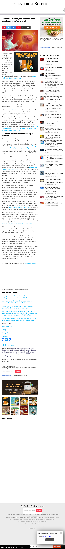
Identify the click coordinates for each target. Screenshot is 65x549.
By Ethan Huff (53, 64)
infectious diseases (30, 350)
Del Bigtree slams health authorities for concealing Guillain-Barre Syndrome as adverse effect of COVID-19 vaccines (54, 83)
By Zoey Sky (53, 101)
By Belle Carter (54, 70)
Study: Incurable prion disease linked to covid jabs (53, 122)
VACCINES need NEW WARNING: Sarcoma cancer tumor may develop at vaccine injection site (53, 116)
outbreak (22, 352)
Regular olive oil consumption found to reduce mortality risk (52, 136)
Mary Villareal (14, 24)
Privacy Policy (32, 528)
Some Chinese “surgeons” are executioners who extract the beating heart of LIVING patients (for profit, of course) (53, 189)
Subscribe (57, 547)
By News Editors (54, 111)
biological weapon (16, 348)
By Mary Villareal (54, 132)
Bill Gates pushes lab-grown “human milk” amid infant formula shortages (53, 129)
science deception (13, 354)
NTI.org (4, 330)
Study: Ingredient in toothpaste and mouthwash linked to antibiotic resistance (54, 166)
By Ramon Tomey (54, 78)
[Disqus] (20, 441)
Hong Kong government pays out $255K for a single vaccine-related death (54, 158)
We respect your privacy (24, 517)
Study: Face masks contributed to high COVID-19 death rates (53, 68)
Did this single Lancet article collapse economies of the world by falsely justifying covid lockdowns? (53, 61)
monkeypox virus (14, 352)
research (4, 354)
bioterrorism (30, 348)
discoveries (5, 350)
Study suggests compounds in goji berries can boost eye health (53, 98)
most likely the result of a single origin (20, 207)
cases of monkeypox (14, 110)
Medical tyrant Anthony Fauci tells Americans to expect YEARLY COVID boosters (54, 151)
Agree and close (49, 540)
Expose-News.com (7, 326)
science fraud (23, 354)
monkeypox (5, 352)
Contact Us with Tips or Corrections (32, 523)
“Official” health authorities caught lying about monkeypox (54, 197)
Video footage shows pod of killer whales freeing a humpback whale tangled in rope (54, 173)
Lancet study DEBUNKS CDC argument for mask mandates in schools (53, 75)
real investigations (31, 352)
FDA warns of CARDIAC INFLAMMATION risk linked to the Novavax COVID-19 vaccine (53, 143)
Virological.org (6, 333)
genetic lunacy (13, 350)
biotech (24, 348)
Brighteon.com (6, 336)
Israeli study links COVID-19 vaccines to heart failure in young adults (53, 92)
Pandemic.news (7, 261)
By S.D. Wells (53, 119)
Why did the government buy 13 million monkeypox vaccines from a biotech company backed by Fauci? (20, 128)
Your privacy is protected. (7, 375)
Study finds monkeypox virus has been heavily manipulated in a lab (53, 203)
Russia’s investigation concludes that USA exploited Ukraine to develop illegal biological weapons (54, 181)
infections (21, 350)
